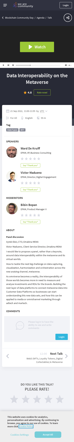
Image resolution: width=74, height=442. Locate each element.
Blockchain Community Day (19, 17)
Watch (40, 47)
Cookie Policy (26, 426)
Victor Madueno (31, 173)
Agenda (40, 17)
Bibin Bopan (29, 205)
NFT (22, 130)
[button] (5, 5)
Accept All (48, 434)
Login (66, 5)
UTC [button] (42, 111)
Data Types (12, 130)
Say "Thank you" (30, 165)
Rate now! (42, 92)
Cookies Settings (19, 434)
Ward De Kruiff (30, 148)
